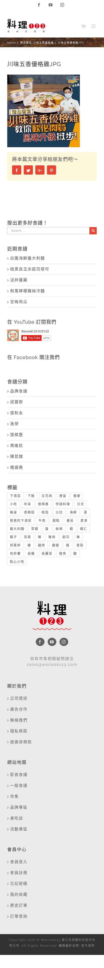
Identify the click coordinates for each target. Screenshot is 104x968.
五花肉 (47, 496)
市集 (14, 796)
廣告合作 (19, 709)
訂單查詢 (19, 916)
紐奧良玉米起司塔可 (29, 269)
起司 (66, 537)
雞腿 (55, 545)
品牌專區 (19, 807)
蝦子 (13, 537)
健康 (77, 496)
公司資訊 (19, 698)
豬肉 (52, 537)
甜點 (56, 520)
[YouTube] (52, 642)
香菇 (80, 545)
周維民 (16, 445)
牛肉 (42, 520)
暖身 (13, 512)
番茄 (70, 520)
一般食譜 (19, 785)
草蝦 (34, 528)
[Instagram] (63, 642)
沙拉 (59, 512)
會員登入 (19, 862)
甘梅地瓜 (19, 302)
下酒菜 (15, 496)
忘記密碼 (19, 883)
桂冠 (45, 512)
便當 (63, 496)
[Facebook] (40, 642)
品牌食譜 (19, 391)
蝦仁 (83, 528)
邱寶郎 (16, 402)
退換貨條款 (21, 742)
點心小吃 (17, 561)
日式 (80, 504)
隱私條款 (19, 731)
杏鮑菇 (29, 512)
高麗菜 (47, 553)
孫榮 (14, 424)
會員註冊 (19, 872)
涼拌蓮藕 (19, 280)
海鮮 (73, 512)
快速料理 (63, 504)
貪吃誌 (16, 818)
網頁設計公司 (69, 945)
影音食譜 (19, 774)
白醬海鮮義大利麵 (27, 258)
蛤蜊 (59, 528)
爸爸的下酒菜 (21, 520)
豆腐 (27, 537)
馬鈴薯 (15, 553)
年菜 (27, 504)
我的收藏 (19, 894)
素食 (84, 520)
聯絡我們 (19, 720)
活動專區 (19, 829)
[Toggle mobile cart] (83, 26)
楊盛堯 (16, 467)
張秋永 (16, 413)
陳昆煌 (16, 456)
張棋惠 (16, 434)
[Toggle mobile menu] (94, 26)
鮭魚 (63, 553)
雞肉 (41, 545)
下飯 (31, 496)
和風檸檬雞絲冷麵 (27, 291)
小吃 (13, 504)
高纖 (31, 553)
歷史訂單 (19, 905)
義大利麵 (17, 528)
